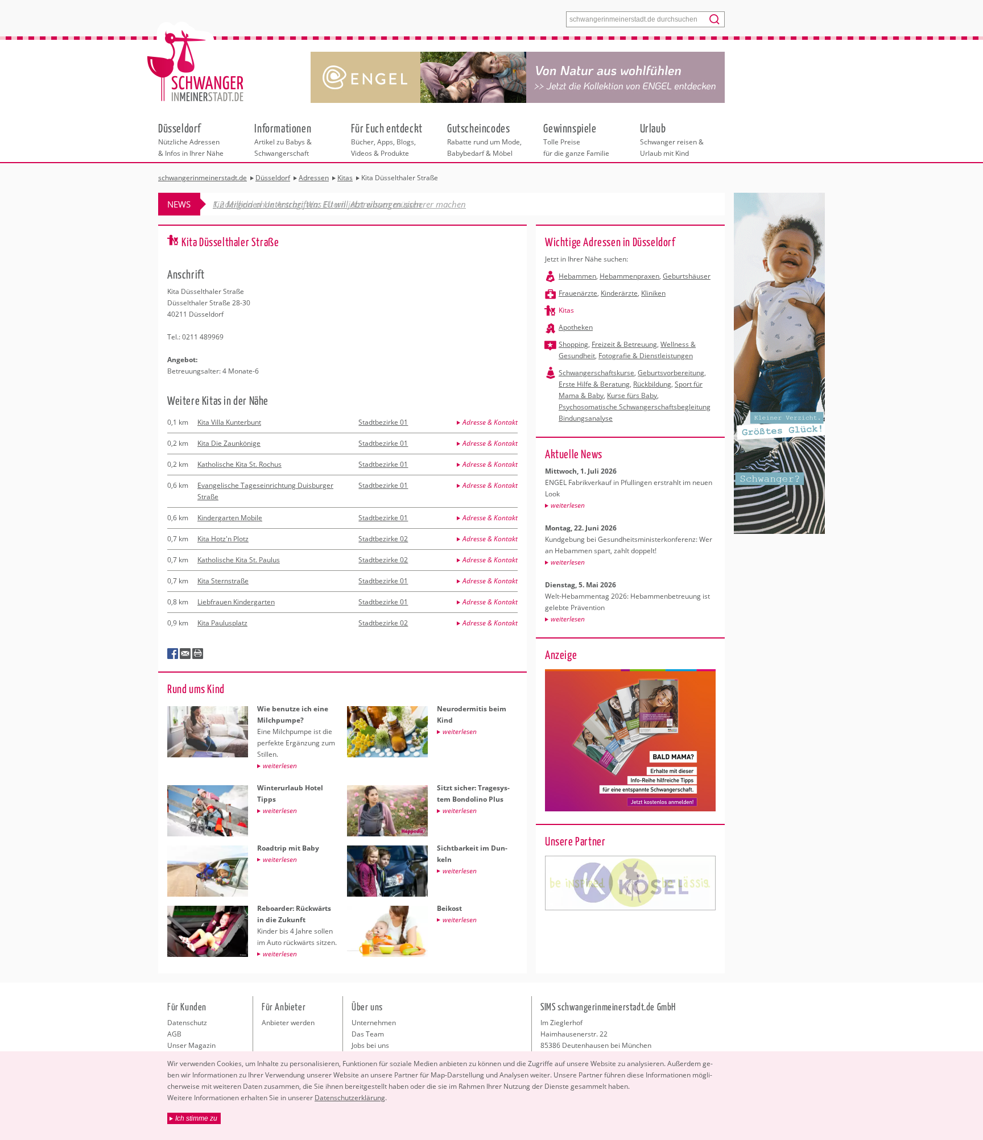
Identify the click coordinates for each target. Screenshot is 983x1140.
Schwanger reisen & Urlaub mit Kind (672, 139)
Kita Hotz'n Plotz (223, 539)
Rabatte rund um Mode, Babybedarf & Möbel (484, 139)
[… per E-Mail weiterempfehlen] (185, 654)
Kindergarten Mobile (229, 518)
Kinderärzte (619, 293)
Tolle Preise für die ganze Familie (576, 139)
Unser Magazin (191, 1045)
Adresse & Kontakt (490, 422)
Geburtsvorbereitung (671, 373)
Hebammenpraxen (629, 276)
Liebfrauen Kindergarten (236, 602)
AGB (174, 1034)
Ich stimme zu (196, 1118)
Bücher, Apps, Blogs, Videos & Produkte (387, 139)
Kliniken (653, 293)
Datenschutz (187, 1022)
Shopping (573, 344)
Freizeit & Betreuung (624, 344)
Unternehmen (374, 1022)
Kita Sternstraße (223, 581)
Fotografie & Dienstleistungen (645, 355)
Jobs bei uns (370, 1045)
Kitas (566, 310)
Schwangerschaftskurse (596, 373)
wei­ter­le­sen (568, 505)
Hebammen (577, 276)
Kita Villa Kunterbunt (229, 422)
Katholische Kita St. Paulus (238, 560)
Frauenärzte (578, 293)
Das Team (368, 1034)
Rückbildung (652, 384)
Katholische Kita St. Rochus (239, 464)
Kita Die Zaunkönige (229, 443)
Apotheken (576, 327)
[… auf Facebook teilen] (173, 654)
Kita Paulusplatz (222, 623)
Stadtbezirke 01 (383, 422)
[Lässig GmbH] (630, 883)
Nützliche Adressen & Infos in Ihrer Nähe (191, 139)
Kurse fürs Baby (632, 395)
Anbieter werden (288, 1022)
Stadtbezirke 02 (383, 539)
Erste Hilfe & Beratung (594, 384)
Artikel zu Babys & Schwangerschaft (283, 139)
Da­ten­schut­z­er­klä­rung (350, 1097)
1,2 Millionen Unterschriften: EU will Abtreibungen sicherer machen (339, 204)
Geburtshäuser (687, 276)
